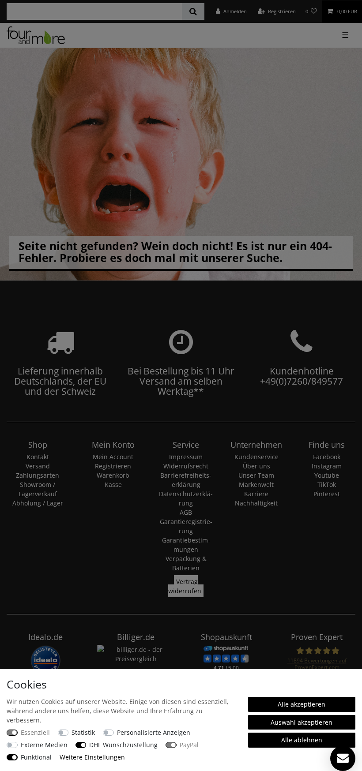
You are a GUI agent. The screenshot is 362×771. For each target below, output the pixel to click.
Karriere (256, 494)
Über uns (256, 466)
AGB (186, 512)
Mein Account (113, 457)
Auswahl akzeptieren (301, 722)
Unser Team (256, 475)
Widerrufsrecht (185, 466)
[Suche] (193, 11)
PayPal (189, 745)
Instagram (327, 466)
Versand (38, 466)
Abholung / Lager (37, 503)
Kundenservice (256, 457)
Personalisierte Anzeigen (153, 732)
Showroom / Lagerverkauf (38, 489)
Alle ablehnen (301, 740)
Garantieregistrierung (186, 526)
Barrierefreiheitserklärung (185, 480)
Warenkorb (113, 475)
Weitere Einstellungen (92, 757)
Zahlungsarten (37, 475)
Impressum (186, 457)
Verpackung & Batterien (186, 563)
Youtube (326, 475)
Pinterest (326, 494)
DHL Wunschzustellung (123, 745)
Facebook (326, 457)
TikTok (326, 484)
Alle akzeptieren (301, 704)
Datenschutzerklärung (186, 498)
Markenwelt (256, 484)
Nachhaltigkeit (256, 503)
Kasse (113, 484)
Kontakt (37, 457)
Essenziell (35, 732)
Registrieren (113, 466)
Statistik (83, 732)
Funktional (36, 757)
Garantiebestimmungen (186, 545)
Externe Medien (44, 745)
